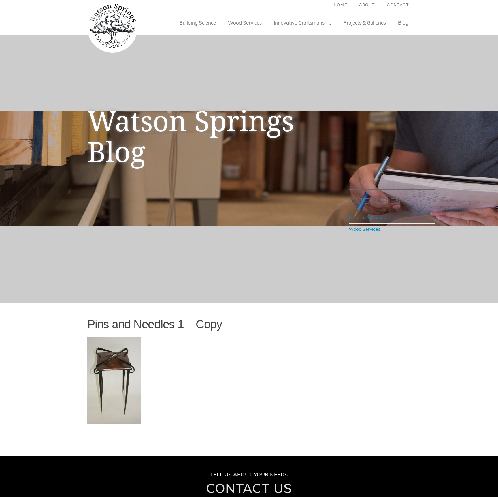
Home (341, 5)
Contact (398, 5)
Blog (403, 23)
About (367, 5)
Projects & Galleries (365, 23)
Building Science (197, 23)
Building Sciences (367, 217)
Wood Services (245, 23)
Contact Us (249, 488)
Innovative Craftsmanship (302, 23)
